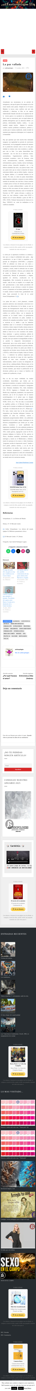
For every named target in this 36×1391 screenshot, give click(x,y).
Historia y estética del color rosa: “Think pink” (13, 1158)
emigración (8, 626)
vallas (6, 638)
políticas (7, 636)
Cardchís (15, 846)
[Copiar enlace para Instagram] (23, 551)
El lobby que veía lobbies (8, 1250)
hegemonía (14, 628)
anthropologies (9, 68)
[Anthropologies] (18, 4)
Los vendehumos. (5, 977)
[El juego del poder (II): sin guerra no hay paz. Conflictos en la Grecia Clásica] (9, 565)
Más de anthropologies (22, 652)
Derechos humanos (17, 623)
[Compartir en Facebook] (13, 551)
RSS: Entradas (5, 1332)
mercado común (9, 633)
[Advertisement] (18, 28)
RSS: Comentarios (6, 1335)
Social (5, 60)
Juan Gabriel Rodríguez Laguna (24, 462)
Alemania (16, 621)
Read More (27, 1388)
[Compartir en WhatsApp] (8, 551)
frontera (27, 626)
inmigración (8, 631)
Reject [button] (21, 1388)
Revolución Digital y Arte (8, 1188)
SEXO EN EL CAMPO (7, 1280)
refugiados (23, 636)
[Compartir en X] (18, 551)
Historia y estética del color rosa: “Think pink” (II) (15, 1127)
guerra (6, 628)
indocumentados (25, 628)
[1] (17, 296)
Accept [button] (14, 1388)
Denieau (6, 623)
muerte (18, 633)
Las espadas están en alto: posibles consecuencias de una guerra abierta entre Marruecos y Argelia (23, 573)
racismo (14, 636)
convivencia (25, 621)
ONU (24, 633)
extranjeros (17, 626)
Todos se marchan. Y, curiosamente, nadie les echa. (15, 996)
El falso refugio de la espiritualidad (10, 1015)
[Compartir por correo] (28, 551)
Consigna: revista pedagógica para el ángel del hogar (15, 1219)
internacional (19, 631)
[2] (31, 408)
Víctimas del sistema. (6, 958)
